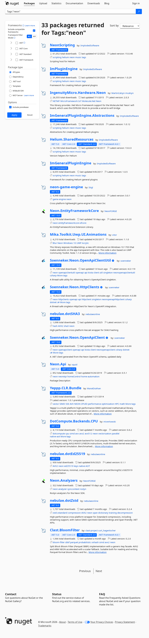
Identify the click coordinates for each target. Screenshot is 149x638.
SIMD (62, 403)
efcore (83, 222)
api (85, 272)
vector (56, 403)
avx (77, 433)
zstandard (62, 512)
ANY (34, 36)
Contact (10, 594)
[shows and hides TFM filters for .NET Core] (11, 48)
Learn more (30, 25)
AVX (72, 403)
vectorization (104, 433)
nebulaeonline (93, 314)
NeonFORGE (110, 211)
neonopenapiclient (105, 349)
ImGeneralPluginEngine (70, 163)
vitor (114, 234)
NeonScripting (62, 45)
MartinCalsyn (118, 93)
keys (76, 465)
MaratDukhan (94, 388)
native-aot (55, 436)
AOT (88, 465)
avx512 (88, 433)
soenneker (125, 260)
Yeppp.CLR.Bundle (65, 388)
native (82, 465)
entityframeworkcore (68, 222)
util (101, 272)
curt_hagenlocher (107, 530)
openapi (80, 272)
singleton (108, 272)
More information (107, 252)
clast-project (91, 530)
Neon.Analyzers (64, 480)
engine (62, 199)
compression (74, 512)
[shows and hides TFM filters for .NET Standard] (11, 54)
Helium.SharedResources (71, 139)
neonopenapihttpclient (113, 299)
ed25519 (68, 465)
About (62, 622)
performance (94, 403)
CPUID (84, 403)
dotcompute (59, 433)
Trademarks (44, 625)
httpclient (86, 299)
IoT (79, 101)
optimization (108, 403)
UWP (79, 242)
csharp (53, 275)
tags (84, 57)
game (55, 199)
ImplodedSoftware (89, 45)
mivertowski (109, 421)
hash (55, 325)
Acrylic (85, 242)
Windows (68, 242)
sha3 (66, 325)
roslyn (83, 488)
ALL (29, 36)
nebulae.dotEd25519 (67, 453)
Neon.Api (58, 364)
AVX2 (60, 325)
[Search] (139, 11)
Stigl (91, 187)
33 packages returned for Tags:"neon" (72, 28)
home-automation (90, 376)
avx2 (81, 433)
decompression (125, 512)
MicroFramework (69, 101)
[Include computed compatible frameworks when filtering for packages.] (34, 30)
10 (74, 242)
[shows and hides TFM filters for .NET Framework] (11, 60)
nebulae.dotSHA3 (65, 313)
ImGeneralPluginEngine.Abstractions (82, 115)
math (122, 403)
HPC (117, 403)
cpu (67, 433)
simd (72, 433)
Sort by (114, 25)
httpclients (63, 299)
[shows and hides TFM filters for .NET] (11, 43)
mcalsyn (129, 93)
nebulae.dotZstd (64, 500)
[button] (23, 25)
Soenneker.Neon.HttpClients (74, 287)
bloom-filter (59, 542)
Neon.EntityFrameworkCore (74, 210)
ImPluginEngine (64, 68)
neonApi (62, 376)
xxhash (95, 542)
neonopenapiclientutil (124, 272)
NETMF (56, 101)
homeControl (74, 376)
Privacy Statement (125, 622)
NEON (77, 403)
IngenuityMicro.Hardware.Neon (78, 92)
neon (72, 57)
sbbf (67, 542)
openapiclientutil (66, 272)
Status (56, 594)
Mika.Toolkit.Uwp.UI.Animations (78, 234)
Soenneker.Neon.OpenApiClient (77, 337)
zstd (55, 512)
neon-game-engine (66, 187)
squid (74, 364)
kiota (90, 272)
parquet (74, 542)
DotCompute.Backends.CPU (74, 421)
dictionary (103, 512)
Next (99, 571)
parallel (115, 433)
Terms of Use (75, 622)
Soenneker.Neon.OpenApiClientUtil (80, 260)
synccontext (73, 488)
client (96, 272)
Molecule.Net (88, 101)
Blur (55, 242)
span (95, 512)
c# (58, 302)
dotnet (53, 302)
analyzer (62, 488)
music (78, 57)
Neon (98, 101)
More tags (62, 275)
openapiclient (65, 349)
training (113, 512)
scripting (57, 57)
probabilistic (85, 542)
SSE (67, 403)
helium (65, 57)
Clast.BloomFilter (65, 530)
